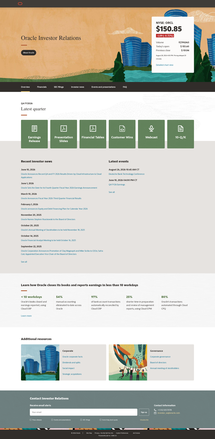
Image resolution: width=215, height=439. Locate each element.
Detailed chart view (164, 65)
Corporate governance (160, 356)
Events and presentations (103, 87)
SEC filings (59, 87)
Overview (25, 87)
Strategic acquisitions (71, 374)
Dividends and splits (71, 362)
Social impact (68, 368)
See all (24, 261)
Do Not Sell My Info (107, 433)
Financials (42, 87)
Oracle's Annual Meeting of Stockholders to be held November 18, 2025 (53, 230)
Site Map (89, 433)
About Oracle (28, 53)
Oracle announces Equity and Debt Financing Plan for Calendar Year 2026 (54, 208)
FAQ (125, 87)
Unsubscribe (144, 420)
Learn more (26, 315)
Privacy (97, 433)
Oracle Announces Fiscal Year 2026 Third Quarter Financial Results (51, 198)
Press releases (37, 420)
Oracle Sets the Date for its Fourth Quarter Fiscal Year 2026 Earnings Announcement (59, 187)
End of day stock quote (110, 420)
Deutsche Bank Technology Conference (126, 174)
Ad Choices (136, 433)
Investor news (77, 87)
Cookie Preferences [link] (122, 433)
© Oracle (75, 433)
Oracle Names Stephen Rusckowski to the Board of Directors (48, 219)
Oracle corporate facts (72, 356)
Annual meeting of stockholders (164, 368)
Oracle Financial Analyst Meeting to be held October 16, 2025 (48, 240)
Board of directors (158, 362)
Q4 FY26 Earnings (117, 184)
